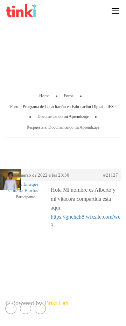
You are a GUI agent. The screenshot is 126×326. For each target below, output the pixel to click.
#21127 (110, 175)
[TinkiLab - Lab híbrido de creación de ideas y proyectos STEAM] (35, 10)
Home (44, 95)
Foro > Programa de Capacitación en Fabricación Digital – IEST (63, 106)
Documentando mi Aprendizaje (63, 116)
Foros (69, 95)
